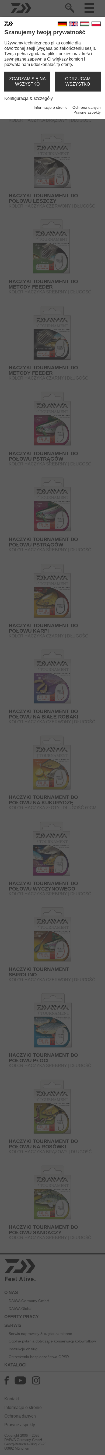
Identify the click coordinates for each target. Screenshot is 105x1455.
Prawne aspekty (87, 112)
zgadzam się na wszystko (27, 81)
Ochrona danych (86, 107)
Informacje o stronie (51, 107)
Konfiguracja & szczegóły (28, 98)
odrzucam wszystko (77, 81)
